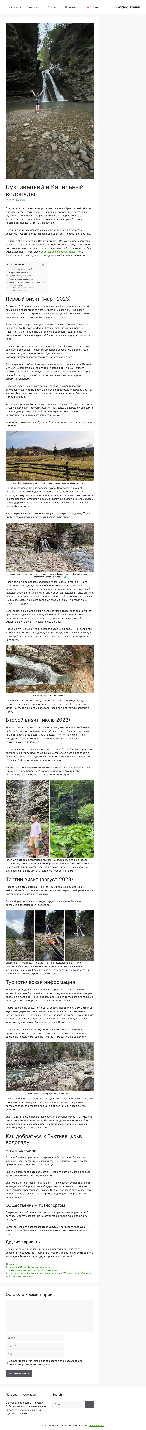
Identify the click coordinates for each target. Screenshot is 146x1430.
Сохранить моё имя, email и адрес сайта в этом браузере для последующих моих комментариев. (46, 1362)
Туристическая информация (21, 279)
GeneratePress (96, 1425)
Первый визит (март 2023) (20, 269)
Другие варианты (19, 290)
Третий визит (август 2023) (21, 276)
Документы (33, 7)
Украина (13, 1264)
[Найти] (89, 1404)
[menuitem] (94, 7)
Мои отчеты (15, 7)
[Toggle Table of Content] (42, 265)
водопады (14, 1267)
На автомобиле (18, 285)
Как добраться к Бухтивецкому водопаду (27, 282)
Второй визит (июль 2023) (20, 272)
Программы (71, 7)
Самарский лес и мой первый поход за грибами (33, 1270)
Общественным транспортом (23, 288)
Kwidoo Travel (128, 7)
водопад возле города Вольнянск (61, 251)
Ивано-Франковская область (35, 1267)
